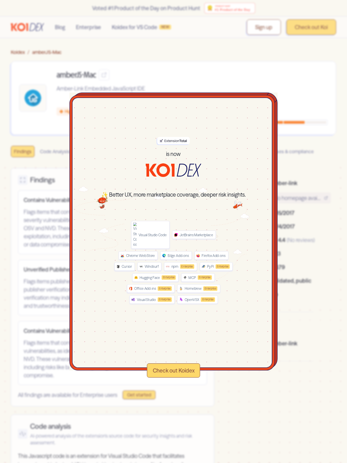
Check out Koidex (174, 370)
